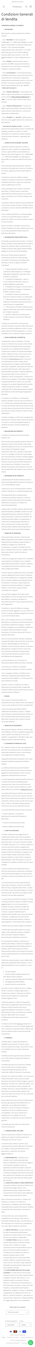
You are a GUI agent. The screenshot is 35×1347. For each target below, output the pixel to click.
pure (2, 57)
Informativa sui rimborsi (13, 1337)
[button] (4, 7)
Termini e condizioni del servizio (18, 1340)
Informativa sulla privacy (27, 1337)
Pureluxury (16, 1335)
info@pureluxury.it (26, 789)
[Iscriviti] (27, 1312)
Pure (2, 1154)
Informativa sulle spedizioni (13, 1343)
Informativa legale (26, 1343)
